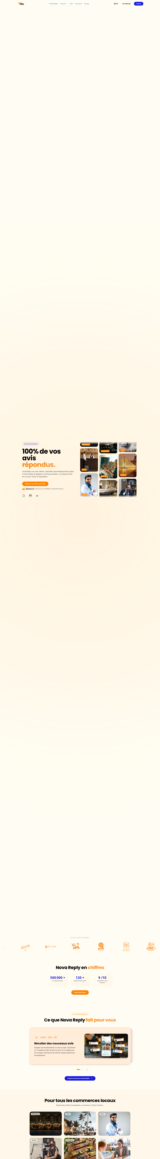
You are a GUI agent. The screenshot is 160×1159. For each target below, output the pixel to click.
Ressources (78, 3)
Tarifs (71, 3)
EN (117, 3)
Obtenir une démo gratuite (35, 484)
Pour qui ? (63, 3)
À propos (86, 3)
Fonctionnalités (53, 3)
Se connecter (126, 3)
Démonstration (80, 992)
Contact (138, 3)
